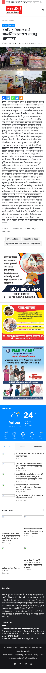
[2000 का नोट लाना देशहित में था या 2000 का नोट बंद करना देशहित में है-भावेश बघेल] (8, 467)
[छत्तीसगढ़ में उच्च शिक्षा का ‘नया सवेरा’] (12, 556)
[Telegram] (17, 98)
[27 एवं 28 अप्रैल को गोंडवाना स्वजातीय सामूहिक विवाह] (8, 457)
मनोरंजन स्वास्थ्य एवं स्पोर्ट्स (16, 658)
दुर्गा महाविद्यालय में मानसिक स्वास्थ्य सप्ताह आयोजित (23, 244)
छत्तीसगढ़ (11, 21)
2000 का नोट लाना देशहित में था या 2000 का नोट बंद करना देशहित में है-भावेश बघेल (29, 466)
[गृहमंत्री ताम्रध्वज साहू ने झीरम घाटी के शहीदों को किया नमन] (8, 498)
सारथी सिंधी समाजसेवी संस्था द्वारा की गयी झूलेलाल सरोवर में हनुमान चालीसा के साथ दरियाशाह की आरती (29, 476)
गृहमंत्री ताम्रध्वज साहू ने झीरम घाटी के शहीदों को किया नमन (29, 496)
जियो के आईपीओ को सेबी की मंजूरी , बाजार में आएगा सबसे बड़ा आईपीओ (33, 531)
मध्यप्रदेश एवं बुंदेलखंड (21, 654)
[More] (21, 98)
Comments (37, 447)
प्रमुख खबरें (12, 25)
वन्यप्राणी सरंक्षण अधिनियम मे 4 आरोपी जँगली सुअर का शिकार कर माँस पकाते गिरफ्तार (28, 487)
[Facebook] (4, 98)
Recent (22, 447)
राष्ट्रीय (30, 654)
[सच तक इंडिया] (14, 10)
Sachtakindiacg (31, 239)
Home (6, 21)
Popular (7, 447)
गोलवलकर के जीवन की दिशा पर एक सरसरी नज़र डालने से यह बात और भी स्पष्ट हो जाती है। (11, 537)
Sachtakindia (13, 239)
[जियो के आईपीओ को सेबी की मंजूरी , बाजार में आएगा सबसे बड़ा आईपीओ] (34, 521)
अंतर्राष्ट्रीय (36, 654)
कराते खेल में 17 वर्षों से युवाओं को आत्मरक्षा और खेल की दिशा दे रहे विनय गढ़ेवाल (33, 563)
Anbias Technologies (23, 651)
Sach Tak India (10, 44)
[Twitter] (8, 98)
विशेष (42, 654)
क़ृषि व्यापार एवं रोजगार (31, 658)
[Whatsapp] (13, 98)
